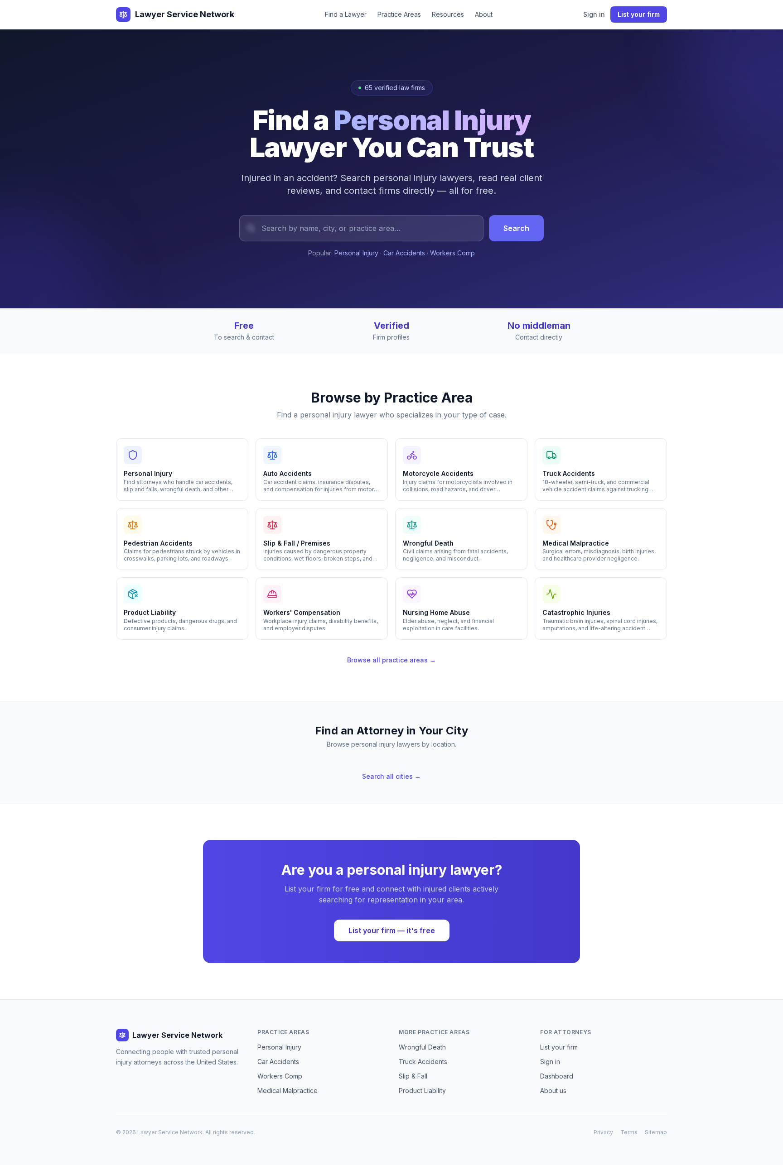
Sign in (594, 14)
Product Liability (422, 1090)
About (484, 14)
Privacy (603, 1132)
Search (516, 228)
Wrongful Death (422, 1047)
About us (553, 1090)
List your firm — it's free (391, 930)
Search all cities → (391, 776)
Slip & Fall (413, 1076)
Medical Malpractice (287, 1090)
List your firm (639, 14)
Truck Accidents (423, 1061)
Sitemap (656, 1132)
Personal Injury (356, 253)
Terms (629, 1132)
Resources (448, 14)
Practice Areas (399, 14)
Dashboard (556, 1076)
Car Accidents (404, 253)
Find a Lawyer (346, 14)
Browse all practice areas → (391, 660)
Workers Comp (452, 253)
